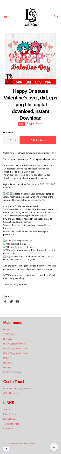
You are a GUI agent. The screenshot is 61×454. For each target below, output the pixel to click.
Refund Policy (9, 419)
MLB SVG (7, 358)
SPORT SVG (8, 334)
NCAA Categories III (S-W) (15, 353)
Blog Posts (8, 429)
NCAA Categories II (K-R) (15, 349)
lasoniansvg (14, 443)
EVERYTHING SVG (12, 372)
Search (6, 410)
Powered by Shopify (26, 443)
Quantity (8, 133)
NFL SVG (7, 339)
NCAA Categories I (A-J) (14, 344)
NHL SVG (7, 368)
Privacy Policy (9, 414)
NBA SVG (7, 363)
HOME (6, 330)
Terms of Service (11, 424)
